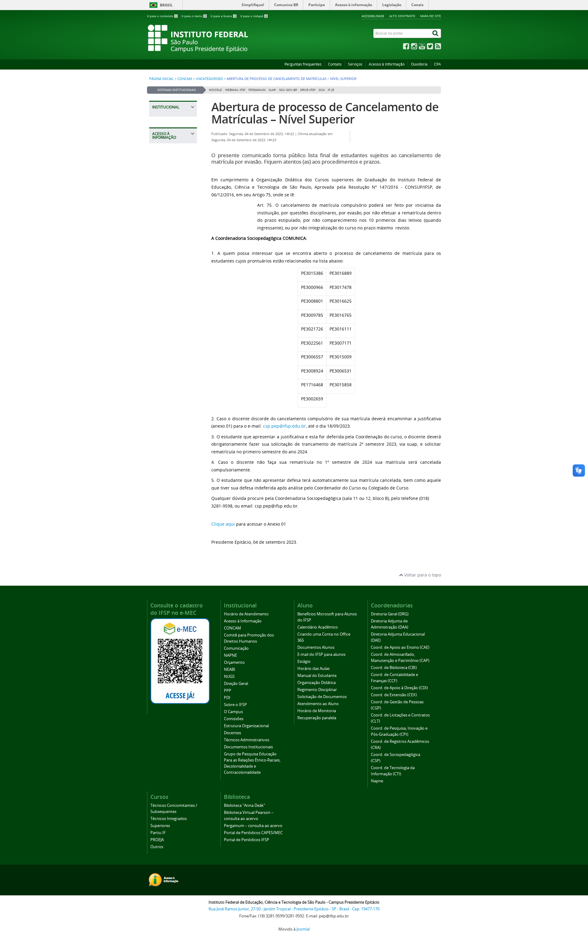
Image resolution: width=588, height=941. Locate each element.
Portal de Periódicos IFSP (246, 839)
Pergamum (257, 90)
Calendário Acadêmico (317, 627)
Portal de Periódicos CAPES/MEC (253, 832)
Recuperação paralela (316, 717)
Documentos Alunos (315, 647)
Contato (334, 64)
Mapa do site (430, 16)
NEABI (229, 669)
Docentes (232, 732)
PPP (227, 690)
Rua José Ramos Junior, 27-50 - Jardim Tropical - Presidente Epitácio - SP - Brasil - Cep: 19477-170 (294, 909)
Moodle (215, 90)
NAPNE (230, 655)
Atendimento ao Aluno (318, 703)
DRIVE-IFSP (307, 90)
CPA (437, 64)
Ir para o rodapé (253, 16)
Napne (377, 781)
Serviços (355, 64)
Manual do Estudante (317, 675)
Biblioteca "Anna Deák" (244, 805)
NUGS (229, 676)
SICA (321, 90)
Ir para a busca (223, 16)
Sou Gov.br (288, 90)
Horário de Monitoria (316, 710)
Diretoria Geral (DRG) (390, 614)
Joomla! (303, 929)
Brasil (166, 5)
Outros (156, 846)
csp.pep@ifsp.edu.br (284, 426)
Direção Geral (236, 683)
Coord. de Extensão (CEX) (394, 694)
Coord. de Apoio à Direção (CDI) (399, 687)
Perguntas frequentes (303, 64)
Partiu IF (158, 832)
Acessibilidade (373, 16)
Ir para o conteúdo (162, 16)
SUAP (272, 90)
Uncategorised (209, 79)
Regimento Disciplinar (317, 689)
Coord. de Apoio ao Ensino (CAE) (400, 647)
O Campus (233, 711)
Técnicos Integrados (168, 818)
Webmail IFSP (235, 90)
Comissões (233, 718)
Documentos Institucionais (248, 747)
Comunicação (236, 648)
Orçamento (234, 662)
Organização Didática (316, 682)
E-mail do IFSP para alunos (321, 654)
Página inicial (161, 79)
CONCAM (184, 79)
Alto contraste (402, 16)
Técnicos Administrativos (246, 740)
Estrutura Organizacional (246, 725)
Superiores (160, 825)
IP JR (331, 90)
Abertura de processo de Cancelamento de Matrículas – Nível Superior (325, 113)
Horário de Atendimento (246, 614)
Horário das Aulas (313, 668)
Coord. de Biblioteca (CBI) (394, 667)
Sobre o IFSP (235, 704)
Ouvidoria (419, 64)
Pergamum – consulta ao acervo (253, 825)
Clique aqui (223, 524)
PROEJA (157, 839)
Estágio (304, 661)
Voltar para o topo (422, 575)
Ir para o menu (194, 16)
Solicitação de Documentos (322, 696)
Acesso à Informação (387, 64)
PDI (227, 697)
